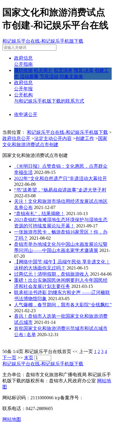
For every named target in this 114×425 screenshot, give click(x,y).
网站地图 (11, 419)
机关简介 (43, 70)
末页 (28, 357)
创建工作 (84, 138)
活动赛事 (29, 76)
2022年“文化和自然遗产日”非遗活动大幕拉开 (60, 178)
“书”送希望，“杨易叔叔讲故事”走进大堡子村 (60, 189)
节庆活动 (49, 76)
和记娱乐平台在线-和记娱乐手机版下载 (42, 41)
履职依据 (23, 70)
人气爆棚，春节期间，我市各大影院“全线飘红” (63, 304)
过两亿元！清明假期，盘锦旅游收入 (51, 274)
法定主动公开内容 (53, 138)
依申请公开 (25, 114)
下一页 (9, 357)
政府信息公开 (16, 138)
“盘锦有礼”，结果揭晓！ (39, 213)
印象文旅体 (71, 76)
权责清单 (63, 70)
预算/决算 (84, 70)
